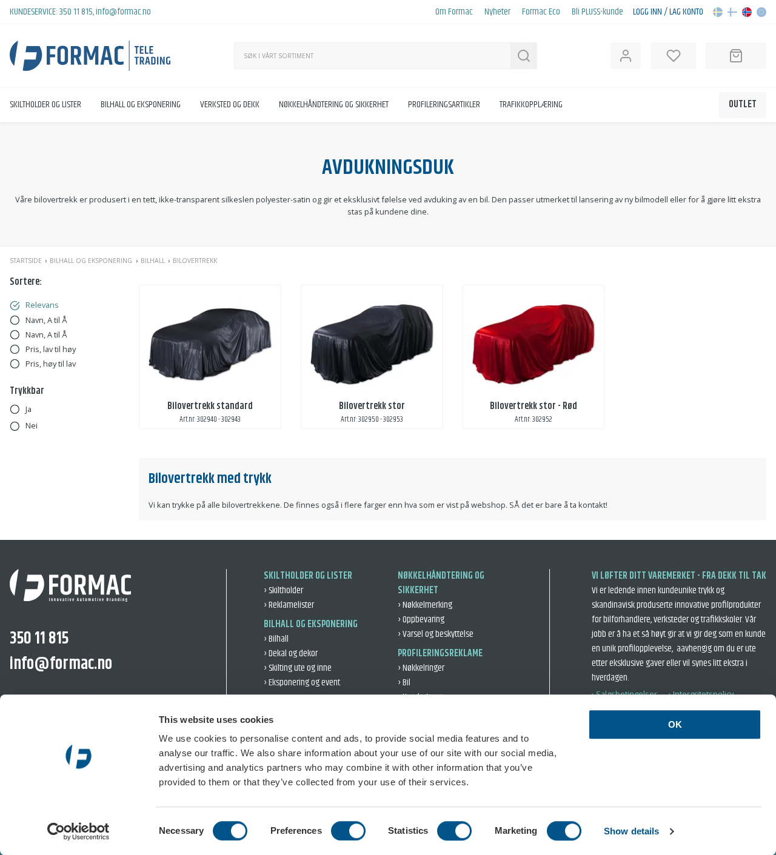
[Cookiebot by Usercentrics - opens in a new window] (78, 831)
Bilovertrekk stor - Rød (533, 406)
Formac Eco (541, 12)
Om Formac (454, 12)
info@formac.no (123, 11)
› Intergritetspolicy (701, 693)
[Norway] (747, 12)
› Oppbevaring (421, 619)
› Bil (404, 682)
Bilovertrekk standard (210, 406)
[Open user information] (625, 55)
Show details (631, 831)
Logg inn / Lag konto (668, 12)
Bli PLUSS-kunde (597, 12)
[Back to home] (90, 56)
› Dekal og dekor (291, 653)
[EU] (761, 12)
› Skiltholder (283, 590)
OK (675, 724)
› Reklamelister (289, 605)
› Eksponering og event (302, 682)
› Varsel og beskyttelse (435, 634)
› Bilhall (276, 639)
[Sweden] (718, 12)
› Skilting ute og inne (298, 668)
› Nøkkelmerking (425, 605)
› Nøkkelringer (421, 668)
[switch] (348, 830)
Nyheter (497, 12)
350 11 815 (76, 11)
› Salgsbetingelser (624, 693)
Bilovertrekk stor (372, 406)
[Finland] (732, 12)
